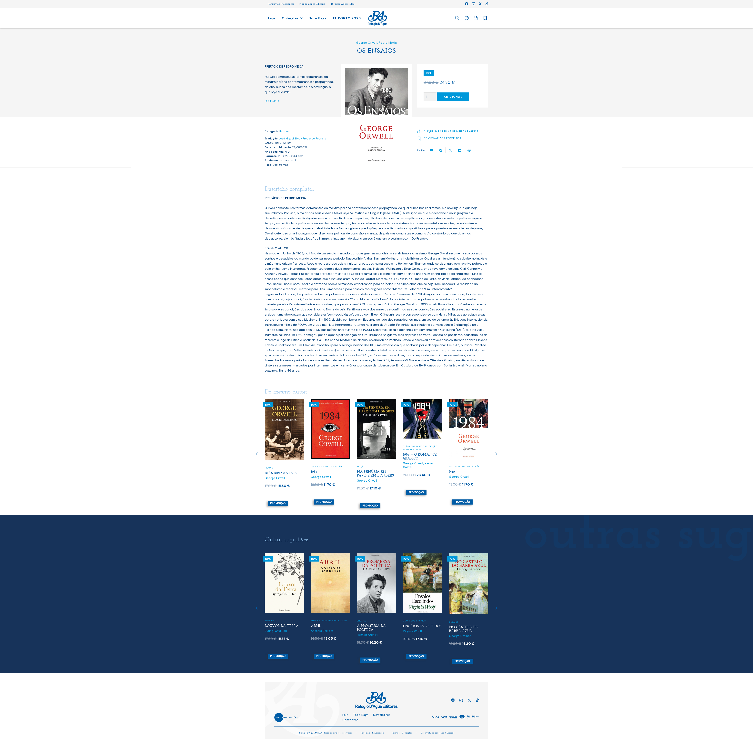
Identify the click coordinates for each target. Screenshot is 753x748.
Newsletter (381, 715)
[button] (457, 18)
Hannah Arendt (367, 635)
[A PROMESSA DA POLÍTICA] (376, 556)
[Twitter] (480, 3)
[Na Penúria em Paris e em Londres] (376, 401)
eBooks (327, 466)
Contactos (350, 720)
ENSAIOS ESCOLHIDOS (422, 626)
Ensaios (284, 131)
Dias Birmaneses (280, 473)
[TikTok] (487, 3)
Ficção (269, 468)
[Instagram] (473, 4)
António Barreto (322, 631)
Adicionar (453, 97)
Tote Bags (360, 715)
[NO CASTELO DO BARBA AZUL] (468, 556)
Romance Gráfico (414, 449)
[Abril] (330, 556)
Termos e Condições (402, 733)
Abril (316, 626)
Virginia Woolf (412, 631)
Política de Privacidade (372, 733)
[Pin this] (469, 150)
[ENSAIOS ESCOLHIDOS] (422, 556)
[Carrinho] (475, 18)
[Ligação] (377, 18)
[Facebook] (466, 3)
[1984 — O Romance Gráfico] (422, 401)
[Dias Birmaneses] (284, 401)
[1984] (330, 401)
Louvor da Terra (282, 626)
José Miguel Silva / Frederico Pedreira (302, 138)
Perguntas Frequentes (281, 3)
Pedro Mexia (388, 42)
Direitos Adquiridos (343, 3)
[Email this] (431, 150)
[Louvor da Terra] (284, 556)
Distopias (316, 466)
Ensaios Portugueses (334, 620)
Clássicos (409, 446)
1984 (314, 472)
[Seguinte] (496, 453)
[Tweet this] (450, 150)
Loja (345, 715)
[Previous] (257, 453)
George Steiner (460, 636)
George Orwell (366, 42)
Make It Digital (446, 733)
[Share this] (441, 150)
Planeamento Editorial (312, 3)
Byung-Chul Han (276, 631)
